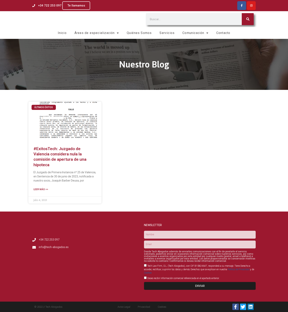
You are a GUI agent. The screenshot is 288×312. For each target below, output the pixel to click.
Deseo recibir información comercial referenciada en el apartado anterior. (183, 278)
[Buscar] (248, 19)
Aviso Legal (124, 306)
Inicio (62, 33)
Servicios (167, 33)
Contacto (223, 33)
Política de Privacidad (238, 269)
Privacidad (144, 306)
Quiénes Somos (139, 33)
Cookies (148, 272)
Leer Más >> (41, 189)
